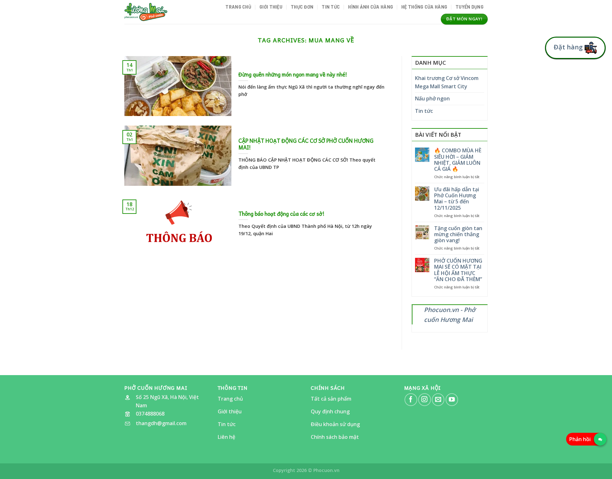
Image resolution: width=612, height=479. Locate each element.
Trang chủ (238, 7)
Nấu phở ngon (432, 98)
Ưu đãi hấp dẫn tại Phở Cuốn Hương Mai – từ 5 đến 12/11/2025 (456, 198)
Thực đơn (302, 7)
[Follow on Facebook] (410, 399)
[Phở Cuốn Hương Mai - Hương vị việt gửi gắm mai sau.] (145, 12)
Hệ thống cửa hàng (424, 7)
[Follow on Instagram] (424, 399)
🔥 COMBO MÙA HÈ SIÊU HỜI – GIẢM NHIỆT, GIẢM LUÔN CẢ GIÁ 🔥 (457, 160)
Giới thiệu (270, 7)
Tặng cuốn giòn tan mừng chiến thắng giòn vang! (458, 234)
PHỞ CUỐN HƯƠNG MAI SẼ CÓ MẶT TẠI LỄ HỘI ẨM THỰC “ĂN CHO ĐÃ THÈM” (458, 270)
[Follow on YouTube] (452, 399)
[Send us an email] (438, 399)
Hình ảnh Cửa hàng (370, 7)
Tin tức (331, 7)
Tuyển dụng (469, 7)
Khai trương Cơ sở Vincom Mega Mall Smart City (446, 82)
